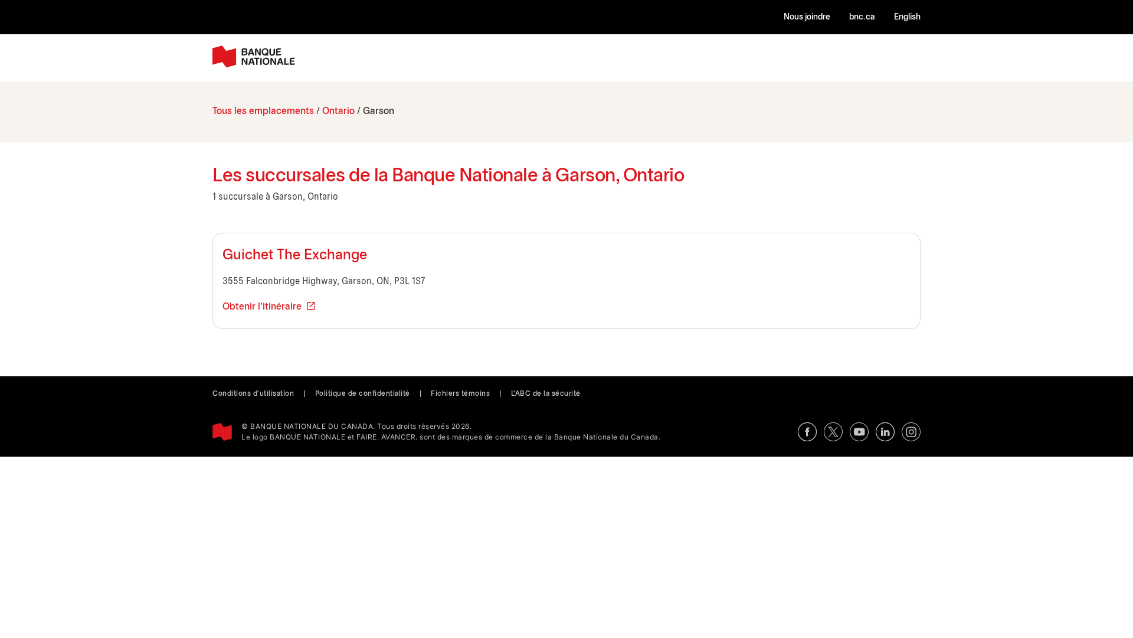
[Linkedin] (885, 431)
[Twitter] (833, 431)
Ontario (338, 111)
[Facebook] (807, 431)
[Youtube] (859, 431)
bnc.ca (862, 17)
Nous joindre (807, 17)
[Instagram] (911, 431)
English (907, 17)
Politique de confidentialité (362, 393)
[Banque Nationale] (253, 56)
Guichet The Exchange (294, 255)
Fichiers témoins (460, 393)
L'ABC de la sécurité (546, 393)
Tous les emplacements (263, 111)
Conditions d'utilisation (253, 393)
